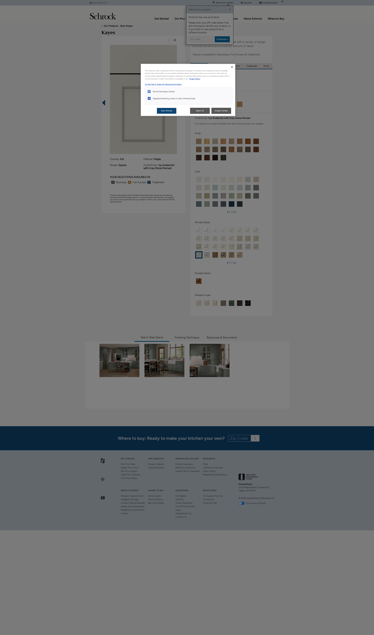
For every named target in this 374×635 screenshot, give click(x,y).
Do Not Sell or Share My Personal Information (163, 84)
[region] (188, 90)
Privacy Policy (194, 79)
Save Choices (166, 111)
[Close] (232, 67)
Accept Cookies (221, 111)
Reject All (200, 111)
